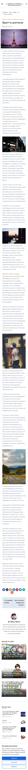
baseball (22, 321)
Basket (4, 19)
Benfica (22, 88)
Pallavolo (21, 19)
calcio (5, 166)
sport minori (9, 563)
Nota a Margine (12, 669)
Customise (14, 762)
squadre (4, 126)
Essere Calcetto (9, 692)
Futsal (8, 19)
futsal (13, 375)
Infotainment (14, 19)
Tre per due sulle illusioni (10, 736)
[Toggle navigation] (2, 4)
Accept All (14, 758)
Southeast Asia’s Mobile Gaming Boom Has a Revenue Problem (9, 728)
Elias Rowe (15, 622)
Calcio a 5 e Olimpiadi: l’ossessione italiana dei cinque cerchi (14, 654)
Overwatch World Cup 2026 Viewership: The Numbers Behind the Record (11, 713)
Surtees (5, 720)
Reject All (14, 766)
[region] (14, 756)
